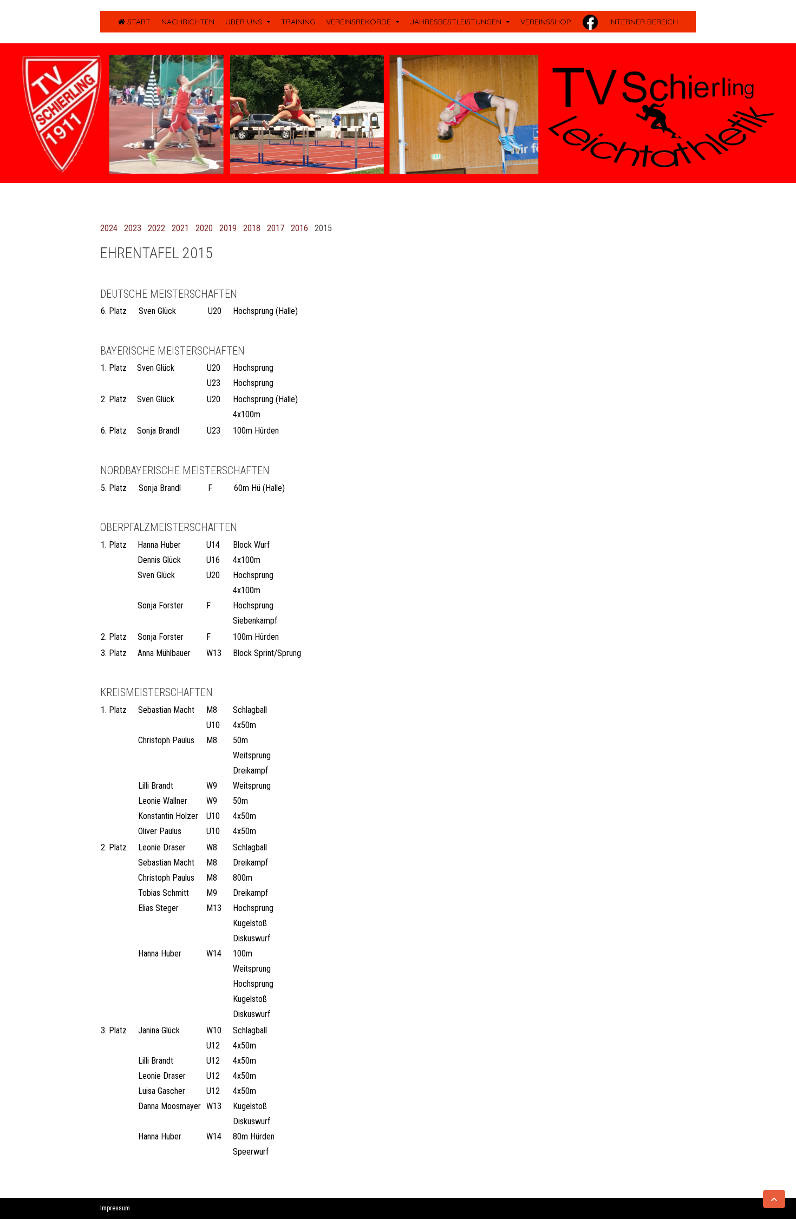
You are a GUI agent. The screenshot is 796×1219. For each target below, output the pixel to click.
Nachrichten (187, 22)
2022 (156, 228)
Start (138, 22)
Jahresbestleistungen (455, 22)
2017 (275, 228)
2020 (204, 228)
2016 (299, 228)
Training (298, 22)
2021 (180, 228)
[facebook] (590, 21)
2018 (251, 228)
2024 (109, 228)
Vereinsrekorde (358, 22)
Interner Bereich (643, 22)
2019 (228, 228)
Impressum (115, 1208)
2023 (132, 228)
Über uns (243, 22)
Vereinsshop (545, 22)
